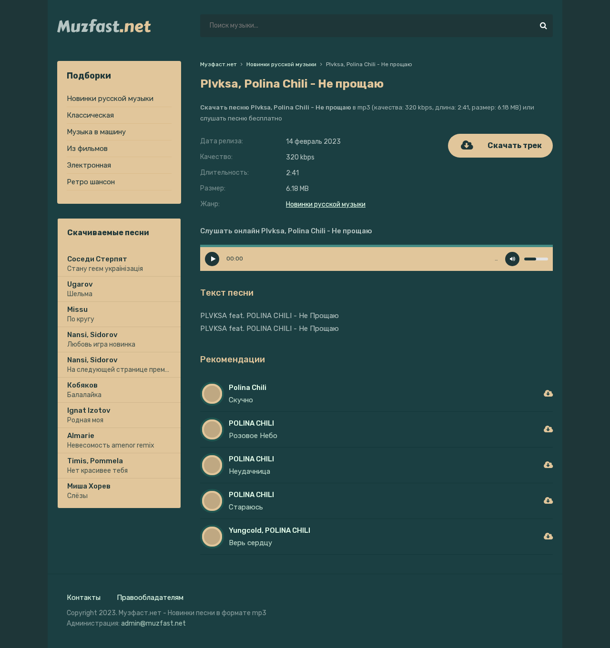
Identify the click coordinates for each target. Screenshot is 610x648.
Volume (512, 259)
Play (212, 259)
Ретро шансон (91, 182)
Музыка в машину (96, 132)
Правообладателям (150, 597)
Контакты (84, 597)
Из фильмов (87, 148)
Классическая (90, 115)
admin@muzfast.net (153, 623)
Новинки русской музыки (110, 98)
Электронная (89, 165)
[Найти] (543, 25)
